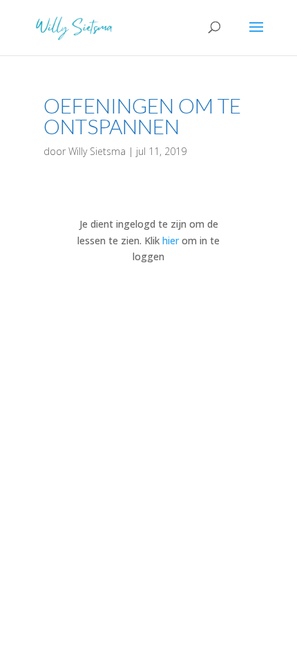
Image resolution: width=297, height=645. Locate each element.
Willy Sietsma (97, 151)
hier (170, 240)
